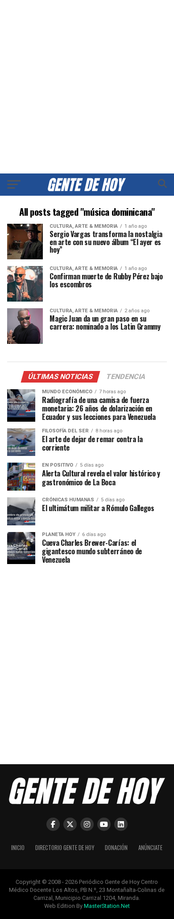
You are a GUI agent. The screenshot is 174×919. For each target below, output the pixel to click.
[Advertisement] (87, 86)
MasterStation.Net (107, 906)
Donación (116, 847)
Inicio (18, 847)
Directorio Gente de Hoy (64, 847)
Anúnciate (150, 847)
